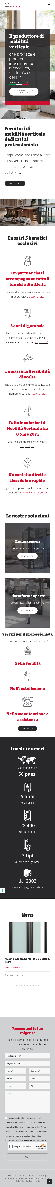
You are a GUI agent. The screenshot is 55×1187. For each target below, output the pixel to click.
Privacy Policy (45, 1178)
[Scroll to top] (49, 1181)
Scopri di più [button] (27, 556)
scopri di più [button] (27, 729)
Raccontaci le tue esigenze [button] (24, 92)
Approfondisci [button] (15, 183)
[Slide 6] (30, 985)
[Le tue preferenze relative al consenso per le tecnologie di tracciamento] (2, 890)
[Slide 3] (21, 985)
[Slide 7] (33, 985)
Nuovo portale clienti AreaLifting (26, 958)
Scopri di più (36, 296)
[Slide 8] (36, 985)
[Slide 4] (24, 985)
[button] (49, 5)
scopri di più (41, 342)
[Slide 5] (27, 985)
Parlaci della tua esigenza (32, 492)
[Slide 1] (16, 985)
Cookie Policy (20, 1181)
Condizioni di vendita (33, 1181)
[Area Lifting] (12, 5)
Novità (8, 964)
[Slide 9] (38, 985)
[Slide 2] (19, 985)
